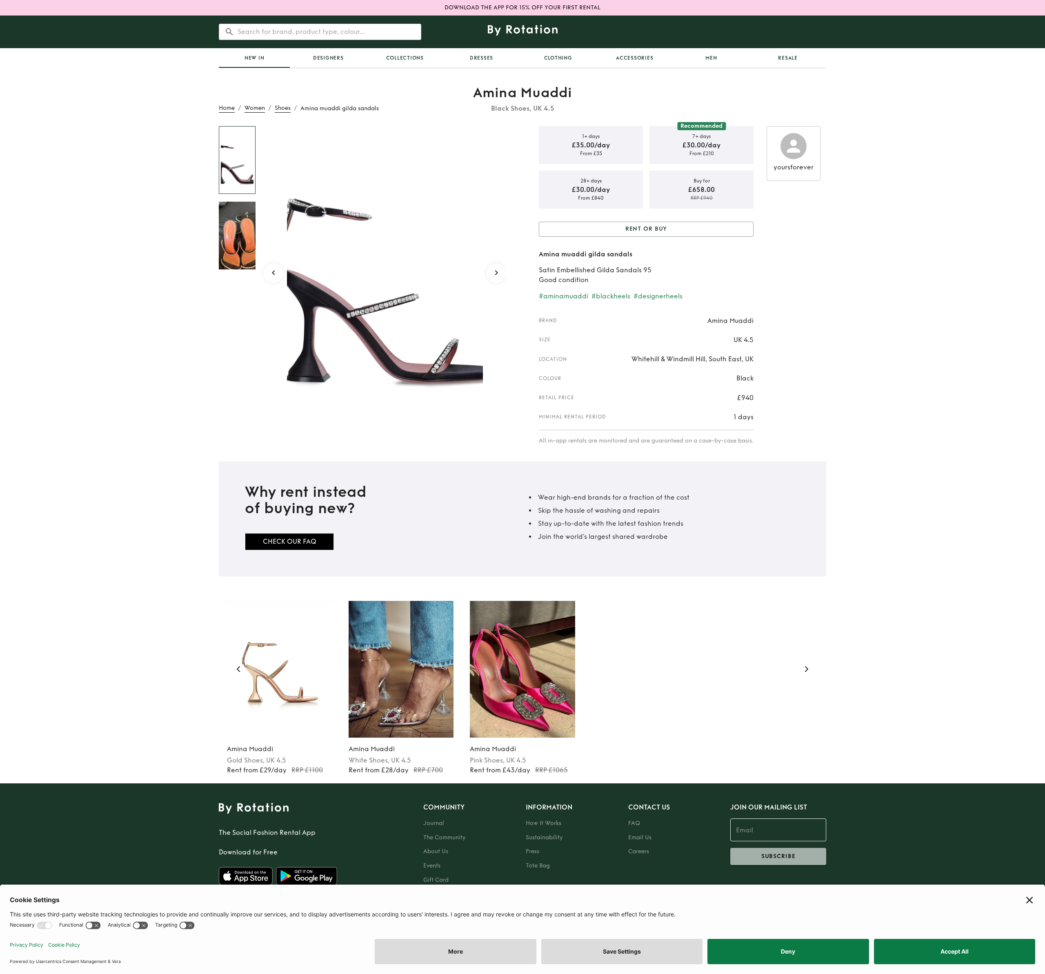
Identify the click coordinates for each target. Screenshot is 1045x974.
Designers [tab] (328, 58)
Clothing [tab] (558, 58)
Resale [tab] (788, 58)
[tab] (254, 58)
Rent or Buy (646, 228)
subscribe (778, 856)
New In (255, 58)
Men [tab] (711, 58)
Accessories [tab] (634, 58)
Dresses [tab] (481, 58)
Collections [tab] (405, 58)
